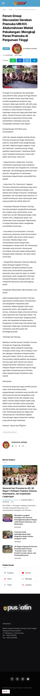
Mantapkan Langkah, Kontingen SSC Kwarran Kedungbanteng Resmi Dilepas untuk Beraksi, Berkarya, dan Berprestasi (25, 519)
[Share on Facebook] (20, 60)
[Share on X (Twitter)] (27, 60)
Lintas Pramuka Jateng (11, 466)
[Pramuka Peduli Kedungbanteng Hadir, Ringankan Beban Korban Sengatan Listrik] (8, 534)
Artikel (6, 48)
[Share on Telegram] (34, 60)
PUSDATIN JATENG (31, 48)
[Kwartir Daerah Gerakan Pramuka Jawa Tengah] (20, 3)
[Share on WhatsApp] (13, 60)
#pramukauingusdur (10, 432)
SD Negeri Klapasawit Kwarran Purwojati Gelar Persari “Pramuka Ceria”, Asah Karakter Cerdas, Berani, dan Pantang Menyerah (25, 551)
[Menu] (3, 3)
